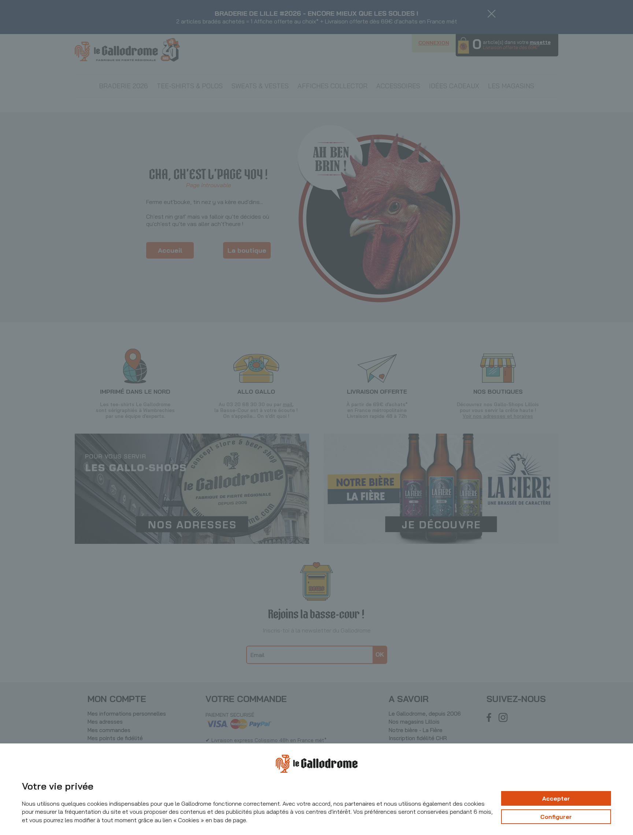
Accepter (556, 798)
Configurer (556, 816)
